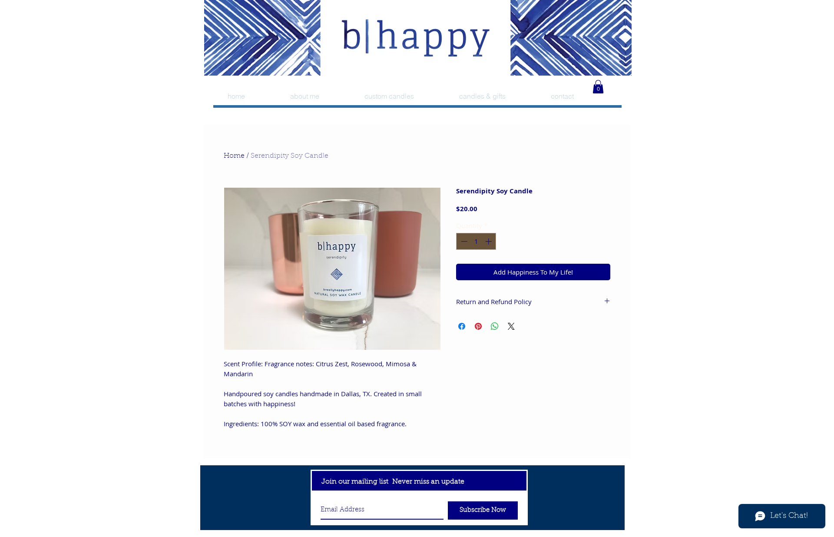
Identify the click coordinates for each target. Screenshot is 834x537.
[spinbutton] (476, 241)
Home (234, 155)
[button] (598, 86)
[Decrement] (463, 241)
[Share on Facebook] (462, 326)
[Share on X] (511, 326)
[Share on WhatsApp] (495, 326)
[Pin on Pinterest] (478, 326)
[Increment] (489, 241)
